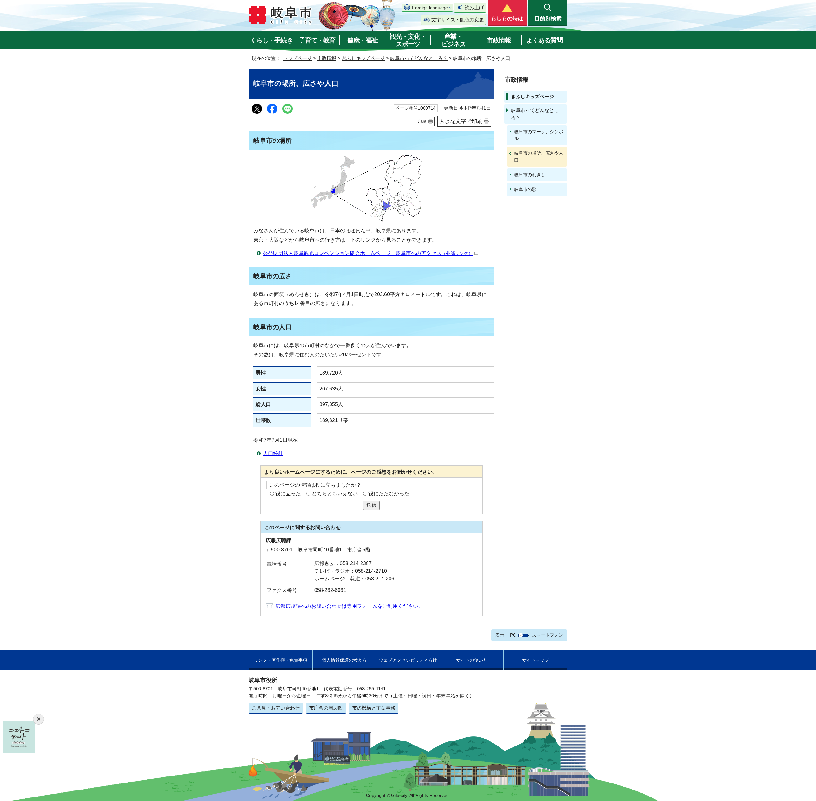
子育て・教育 (317, 40)
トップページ (297, 58)
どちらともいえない (335, 493)
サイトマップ (535, 660)
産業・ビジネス (453, 40)
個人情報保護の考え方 (344, 660)
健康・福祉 (362, 40)
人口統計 (273, 453)
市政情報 (499, 40)
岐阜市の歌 (525, 189)
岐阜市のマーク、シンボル (538, 135)
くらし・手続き (271, 40)
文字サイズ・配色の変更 (457, 19)
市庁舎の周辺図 (326, 707)
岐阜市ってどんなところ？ (419, 58)
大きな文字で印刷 (461, 121)
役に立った (288, 493)
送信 (371, 505)
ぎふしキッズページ (363, 58)
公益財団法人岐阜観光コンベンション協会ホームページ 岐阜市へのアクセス (368, 253)
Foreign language (430, 7)
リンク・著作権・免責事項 (280, 660)
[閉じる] (38, 719)
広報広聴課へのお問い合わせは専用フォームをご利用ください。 (349, 606)
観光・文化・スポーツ (408, 40)
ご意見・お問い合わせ (276, 707)
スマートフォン (547, 634)
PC (513, 634)
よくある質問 (544, 40)
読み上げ (474, 7)
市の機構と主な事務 (373, 707)
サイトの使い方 (471, 660)
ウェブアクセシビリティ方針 (408, 660)
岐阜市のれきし (529, 174)
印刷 (422, 121)
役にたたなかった (388, 493)
